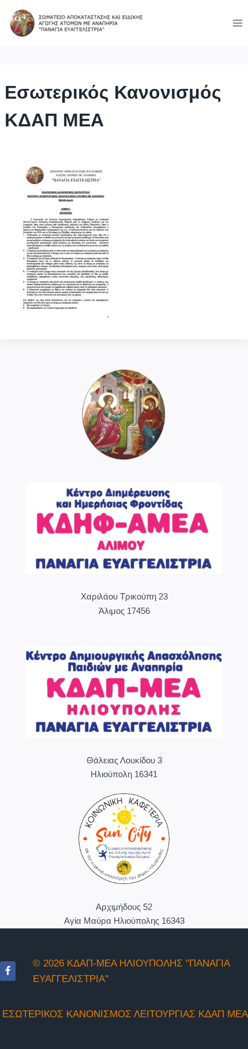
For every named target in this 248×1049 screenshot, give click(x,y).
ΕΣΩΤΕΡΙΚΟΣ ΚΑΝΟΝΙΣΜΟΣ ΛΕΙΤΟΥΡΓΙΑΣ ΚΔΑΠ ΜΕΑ (125, 1014)
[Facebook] (8, 971)
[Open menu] (237, 23)
